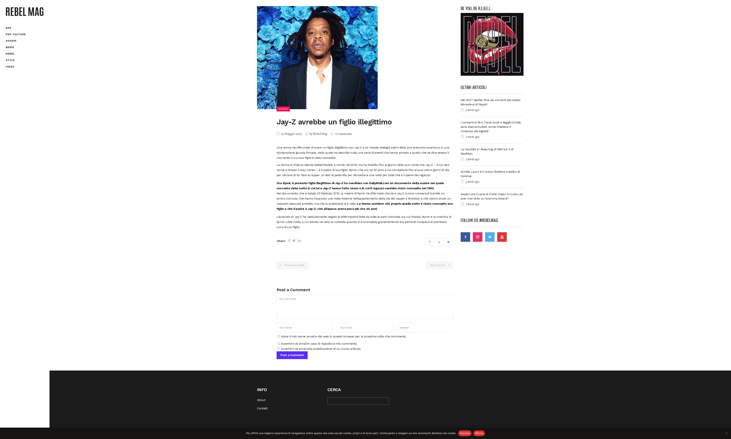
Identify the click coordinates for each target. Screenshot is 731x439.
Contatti (262, 408)
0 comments (343, 134)
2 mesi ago (472, 110)
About (261, 400)
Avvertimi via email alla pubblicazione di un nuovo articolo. (321, 349)
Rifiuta (479, 433)
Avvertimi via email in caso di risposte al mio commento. (319, 343)
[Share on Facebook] (289, 240)
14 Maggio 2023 (291, 134)
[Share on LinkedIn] (299, 240)
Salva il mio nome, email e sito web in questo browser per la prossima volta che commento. (343, 336)
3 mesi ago (472, 137)
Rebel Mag (320, 134)
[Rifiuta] (726, 433)
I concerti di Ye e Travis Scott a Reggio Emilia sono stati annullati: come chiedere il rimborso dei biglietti (491, 127)
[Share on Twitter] (294, 240)
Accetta (465, 433)
